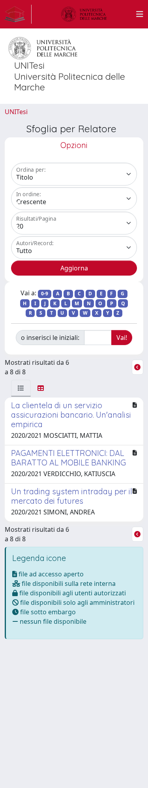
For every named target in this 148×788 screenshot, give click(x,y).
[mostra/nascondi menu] (139, 14)
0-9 (44, 293)
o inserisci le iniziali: (50, 337)
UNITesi (16, 111)
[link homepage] (18, 14)
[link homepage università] (84, 14)
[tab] (21, 388)
